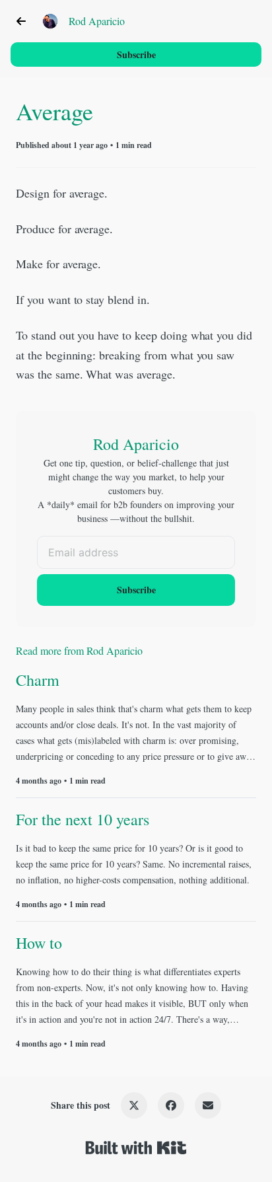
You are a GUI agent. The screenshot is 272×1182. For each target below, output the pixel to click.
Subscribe (136, 54)
